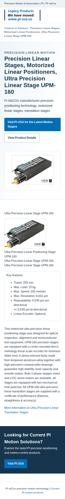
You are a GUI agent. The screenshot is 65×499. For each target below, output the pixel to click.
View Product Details (22, 137)
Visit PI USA (16, 463)
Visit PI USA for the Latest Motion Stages (30, 124)
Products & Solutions (16, 28)
